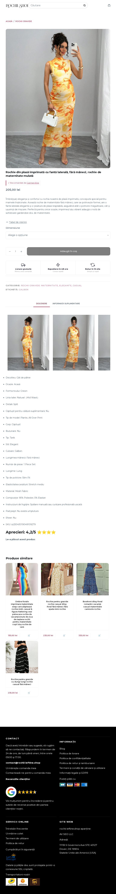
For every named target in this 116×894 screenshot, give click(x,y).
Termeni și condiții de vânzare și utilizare (82, 768)
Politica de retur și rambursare (77, 763)
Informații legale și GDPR (74, 772)
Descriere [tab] (41, 303)
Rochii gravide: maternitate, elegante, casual (51, 285)
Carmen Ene (33, 183)
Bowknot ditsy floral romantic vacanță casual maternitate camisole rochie (92, 605)
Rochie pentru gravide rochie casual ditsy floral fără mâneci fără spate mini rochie (57, 605)
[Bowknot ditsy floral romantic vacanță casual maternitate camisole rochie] (92, 579)
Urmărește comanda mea (21, 768)
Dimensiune (13, 227)
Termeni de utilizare (17, 838)
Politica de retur (15, 843)
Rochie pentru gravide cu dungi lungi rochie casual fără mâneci (22, 682)
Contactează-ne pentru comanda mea (28, 772)
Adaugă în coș (68, 251)
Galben (23, 289)
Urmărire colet (14, 833)
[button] (16, 222)
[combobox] (56, 5)
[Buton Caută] (84, 5)
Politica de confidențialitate (75, 758)
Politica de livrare (69, 753)
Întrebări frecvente (17, 828)
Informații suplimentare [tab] (66, 303)
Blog (62, 748)
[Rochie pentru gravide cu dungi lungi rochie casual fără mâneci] (22, 657)
